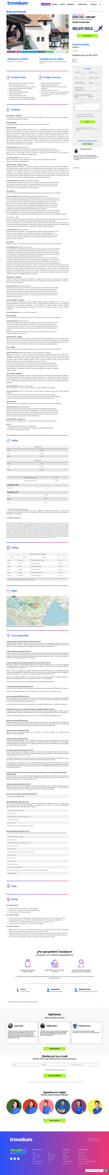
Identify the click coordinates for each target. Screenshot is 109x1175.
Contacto (80, 1166)
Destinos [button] (54, 4)
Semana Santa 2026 (68, 1161)
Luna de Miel (66, 1152)
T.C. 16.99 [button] (99, 1)
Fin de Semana (66, 1156)
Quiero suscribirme (54, 1075)
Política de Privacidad (83, 1159)
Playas (64, 1159)
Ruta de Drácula (98, 11)
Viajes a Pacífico (36, 1156)
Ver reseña (76, 167)
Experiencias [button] (71, 4)
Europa (91, 11)
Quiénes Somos (82, 1152)
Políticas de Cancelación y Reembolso (87, 1161)
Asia (49, 1152)
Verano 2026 (66, 1163)
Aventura (65, 1154)
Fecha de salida (79, 88)
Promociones (46, 4)
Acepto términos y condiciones (84, 114)
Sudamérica (50, 1159)
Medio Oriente (51, 1156)
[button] (37, 610)
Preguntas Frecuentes (90, 1)
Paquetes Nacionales (38, 1161)
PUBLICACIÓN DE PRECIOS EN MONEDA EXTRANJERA (23, 1002)
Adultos (77, 96)
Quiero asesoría (54, 1120)
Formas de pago (78, 1)
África (34, 1152)
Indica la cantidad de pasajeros (83, 95)
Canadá (50, 1161)
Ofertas (62, 4)
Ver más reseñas (54, 1048)
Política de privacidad (83, 129)
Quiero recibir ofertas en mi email (85, 116)
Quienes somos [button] (82, 4)
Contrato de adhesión (13, 518)
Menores (90, 96)
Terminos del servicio (93, 129)
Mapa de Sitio (81, 1154)
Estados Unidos (51, 1154)
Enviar (87, 121)
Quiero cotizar (87, 35)
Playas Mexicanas (37, 1163)
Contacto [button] (93, 4)
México (34, 1159)
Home (87, 11)
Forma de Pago (81, 1156)
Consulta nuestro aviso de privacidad (54, 1070)
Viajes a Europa (36, 1154)
